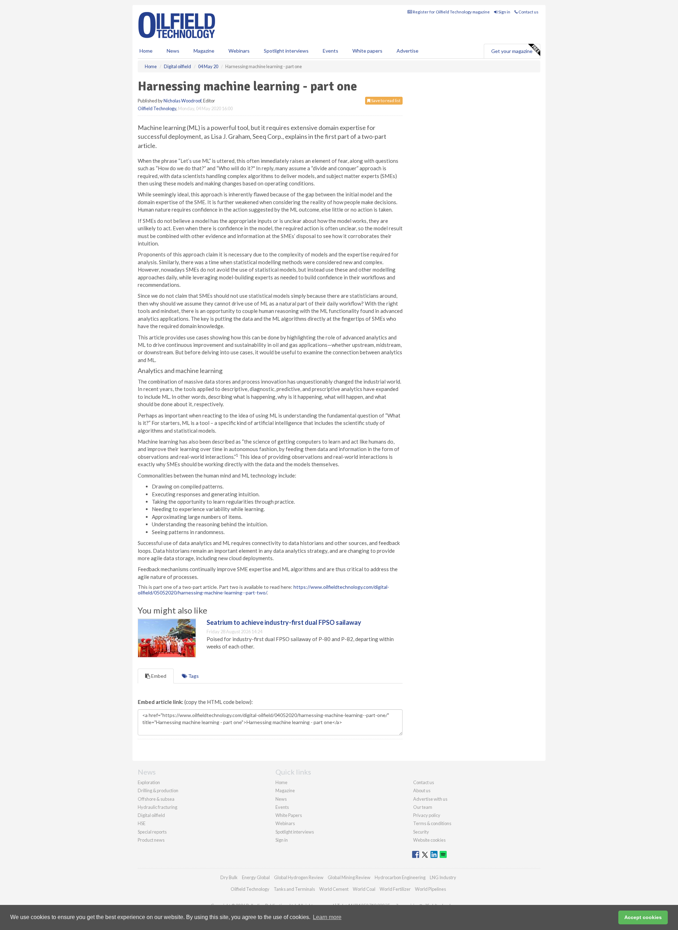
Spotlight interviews (286, 51)
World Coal (364, 889)
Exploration (149, 782)
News (281, 799)
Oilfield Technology (157, 108)
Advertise (407, 51)
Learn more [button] (327, 917)
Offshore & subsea (156, 799)
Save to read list (385, 100)
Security (421, 832)
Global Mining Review (349, 877)
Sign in (504, 12)
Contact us (528, 12)
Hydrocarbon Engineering (400, 877)
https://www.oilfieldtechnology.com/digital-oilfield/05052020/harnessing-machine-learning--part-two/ (263, 589)
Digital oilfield (151, 815)
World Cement (334, 889)
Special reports (152, 832)
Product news (151, 840)
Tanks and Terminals (294, 889)
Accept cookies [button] (643, 917)
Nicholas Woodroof (182, 100)
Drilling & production (158, 790)
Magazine (204, 51)
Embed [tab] (158, 676)
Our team (422, 807)
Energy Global (256, 877)
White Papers (288, 815)
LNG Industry (443, 877)
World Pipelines (430, 889)
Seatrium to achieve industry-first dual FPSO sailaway (284, 622)
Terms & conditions (432, 823)
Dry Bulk (229, 877)
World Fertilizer (395, 889)
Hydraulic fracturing (157, 807)
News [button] (173, 51)
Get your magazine (512, 51)
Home (146, 51)
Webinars (239, 51)
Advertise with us (430, 799)
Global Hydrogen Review (298, 877)
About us (421, 790)
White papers (367, 51)
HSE (141, 823)
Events (330, 51)
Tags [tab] (193, 676)
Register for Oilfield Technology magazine (451, 12)
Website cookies (429, 840)
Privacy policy (426, 815)
